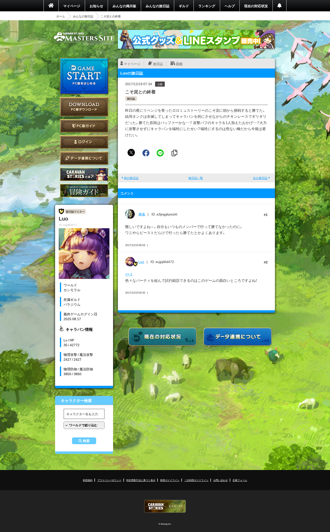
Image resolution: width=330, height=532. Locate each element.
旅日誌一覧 (195, 178)
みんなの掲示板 (124, 5)
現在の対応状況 (256, 5)
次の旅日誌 (260, 178)
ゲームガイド (84, 190)
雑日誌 (131, 99)
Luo (141, 261)
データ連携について (84, 158)
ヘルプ (230, 5)
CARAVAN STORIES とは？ (84, 174)
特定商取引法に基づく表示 (140, 480)
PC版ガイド (84, 125)
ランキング (206, 5)
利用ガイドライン (169, 480)
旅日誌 (158, 63)
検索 (86, 440)
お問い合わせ (220, 480)
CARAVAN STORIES (165, 506)
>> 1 (128, 274)
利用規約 (88, 480)
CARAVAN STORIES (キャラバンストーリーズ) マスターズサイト (84, 38)
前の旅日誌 (131, 178)
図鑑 (179, 63)
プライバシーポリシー (109, 480)
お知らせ (96, 5)
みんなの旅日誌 (157, 5)
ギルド (184, 5)
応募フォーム (240, 480)
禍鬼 (141, 214)
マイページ (71, 5)
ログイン (84, 142)
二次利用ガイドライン (196, 480)
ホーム (60, 16)
